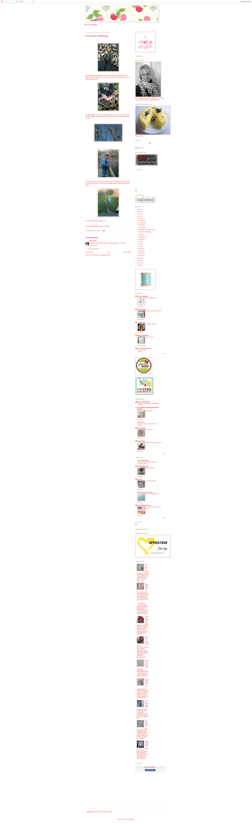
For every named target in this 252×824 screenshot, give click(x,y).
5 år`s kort (146, 565)
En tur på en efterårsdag (144, 232)
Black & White (141, 603)
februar (141, 253)
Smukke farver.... (150, 429)
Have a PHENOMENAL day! (152, 493)
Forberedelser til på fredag (147, 743)
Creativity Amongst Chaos (144, 492)
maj (140, 246)
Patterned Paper (142, 309)
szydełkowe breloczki (151, 323)
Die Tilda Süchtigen (142, 466)
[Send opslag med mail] (103, 230)
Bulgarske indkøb (147, 618)
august (140, 239)
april (140, 248)
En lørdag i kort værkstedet (146, 586)
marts (140, 250)
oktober (141, 234)
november (141, 223)
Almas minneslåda (141, 350)
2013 (138, 214)
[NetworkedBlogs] (150, 767)
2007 (138, 265)
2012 (138, 216)
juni (140, 244)
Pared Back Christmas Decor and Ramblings (148, 403)
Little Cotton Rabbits (143, 460)
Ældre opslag (127, 252)
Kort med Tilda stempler (146, 723)
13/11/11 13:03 (94, 245)
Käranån (139, 479)
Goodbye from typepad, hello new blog (146, 462)
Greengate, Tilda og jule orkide (146, 229)
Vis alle (163, 353)
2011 (138, 218)
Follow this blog (150, 770)
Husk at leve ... (141, 441)
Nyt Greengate (149, 410)
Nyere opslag (89, 252)
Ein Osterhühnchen (150, 467)
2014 (138, 211)
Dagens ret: (147, 660)
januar (140, 255)
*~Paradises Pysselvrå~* (144, 348)
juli (139, 241)
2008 (138, 263)
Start (108, 252)
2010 (138, 258)
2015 (138, 209)
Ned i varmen (141, 227)
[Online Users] (139, 148)
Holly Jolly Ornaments (151, 297)
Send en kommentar (93, 249)
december (141, 220)
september (142, 237)
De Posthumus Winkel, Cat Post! (153, 310)
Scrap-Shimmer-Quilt (151, 480)
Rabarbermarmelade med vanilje (153, 442)
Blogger (132, 819)
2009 (138, 260)
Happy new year (149, 336)
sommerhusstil (141, 428)
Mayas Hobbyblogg (142, 335)
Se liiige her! (141, 225)
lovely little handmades (143, 505)
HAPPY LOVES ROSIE (143, 402)
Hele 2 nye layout (146, 702)
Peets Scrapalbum (142, 296)
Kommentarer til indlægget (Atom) (101, 255)
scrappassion (141, 322)
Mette (91, 241)
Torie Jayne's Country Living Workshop (146, 423)
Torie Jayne (140, 422)
